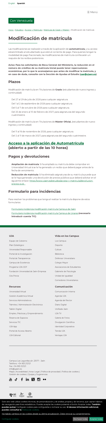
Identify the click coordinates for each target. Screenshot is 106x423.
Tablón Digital (15, 309)
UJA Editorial (15, 335)
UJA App (13, 326)
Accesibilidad (21, 371)
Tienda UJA (60, 331)
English (11, 3)
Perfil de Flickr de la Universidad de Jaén (44, 379)
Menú (92, 12)
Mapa (11, 371)
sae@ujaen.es (88, 74)
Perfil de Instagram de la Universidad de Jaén (38, 379)
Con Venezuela (21, 21)
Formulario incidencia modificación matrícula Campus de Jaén (44, 209)
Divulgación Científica (64, 322)
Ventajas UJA (61, 335)
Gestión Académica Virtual (21, 296)
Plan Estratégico (16, 245)
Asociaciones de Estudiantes (68, 267)
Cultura (58, 249)
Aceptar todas (96, 419)
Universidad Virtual (17, 291)
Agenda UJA (60, 296)
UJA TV (58, 313)
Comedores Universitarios (66, 280)
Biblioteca (59, 254)
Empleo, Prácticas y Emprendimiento (26, 313)
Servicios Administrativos (20, 300)
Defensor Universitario (65, 258)
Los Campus (60, 241)
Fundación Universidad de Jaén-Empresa (27, 271)
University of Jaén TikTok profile (16, 379)
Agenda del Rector (63, 300)
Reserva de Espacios (18, 318)
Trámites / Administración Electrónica (26, 305)
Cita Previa (14, 276)
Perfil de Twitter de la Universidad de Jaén (33, 379)
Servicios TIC (15, 322)
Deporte (59, 245)
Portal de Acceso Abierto (20, 331)
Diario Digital (60, 305)
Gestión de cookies (17, 374)
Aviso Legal (34, 371)
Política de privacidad (50, 371)
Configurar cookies (10, 419)
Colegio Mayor (61, 262)
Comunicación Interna (65, 291)
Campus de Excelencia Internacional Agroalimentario (21, 395)
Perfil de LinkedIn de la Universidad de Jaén (27, 379)
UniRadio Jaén (61, 309)
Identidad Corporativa (64, 326)
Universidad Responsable (20, 249)
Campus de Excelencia (19, 262)
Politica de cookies (30, 410)
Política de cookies (70, 371)
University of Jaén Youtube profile (10, 379)
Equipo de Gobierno (18, 241)
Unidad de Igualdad (64, 276)
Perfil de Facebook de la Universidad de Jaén (21, 379)
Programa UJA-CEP (18, 267)
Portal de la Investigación (20, 254)
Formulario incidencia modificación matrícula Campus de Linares (45, 213)
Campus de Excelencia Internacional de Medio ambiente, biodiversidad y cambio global (30, 395)
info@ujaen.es (15, 369)
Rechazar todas (80, 419)
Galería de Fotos (62, 318)
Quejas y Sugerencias (37, 374)
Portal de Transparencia (19, 258)
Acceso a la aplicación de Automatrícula (46, 143)
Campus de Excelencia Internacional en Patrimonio (13, 395)
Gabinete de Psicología (65, 271)
